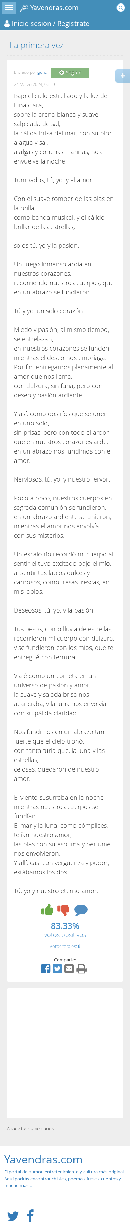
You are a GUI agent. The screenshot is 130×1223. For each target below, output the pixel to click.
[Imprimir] (82, 971)
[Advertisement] (65, 1053)
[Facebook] (46, 971)
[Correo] (70, 971)
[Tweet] (58, 971)
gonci (42, 73)
